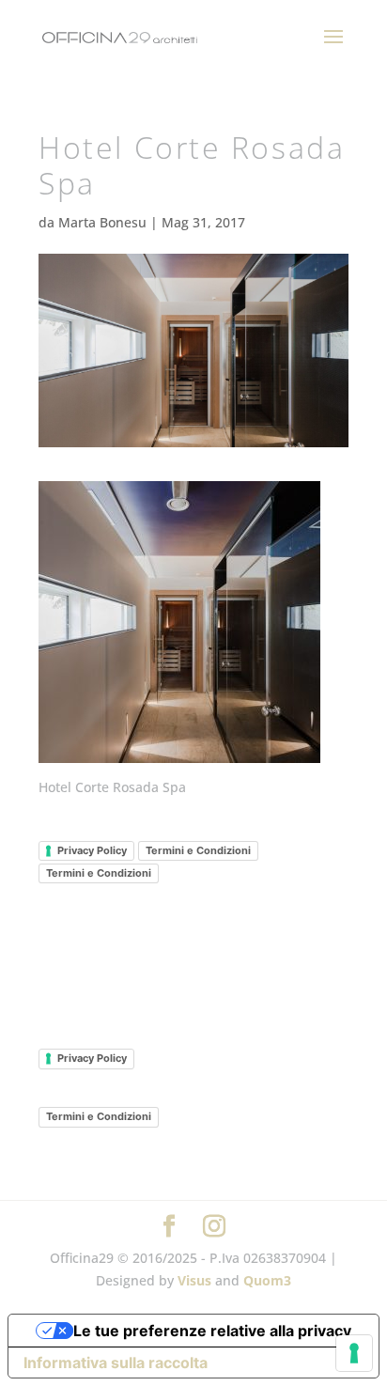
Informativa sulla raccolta (115, 1362)
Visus (194, 1280)
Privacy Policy (92, 850)
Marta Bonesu (102, 222)
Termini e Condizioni (198, 850)
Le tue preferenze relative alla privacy (212, 1330)
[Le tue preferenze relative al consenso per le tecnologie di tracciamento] (354, 1353)
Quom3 (267, 1280)
